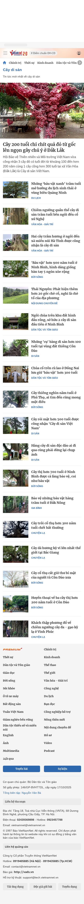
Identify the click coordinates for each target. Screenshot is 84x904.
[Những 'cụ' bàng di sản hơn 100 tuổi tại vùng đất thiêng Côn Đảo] (15, 348)
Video (48, 743)
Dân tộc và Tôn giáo (69, 62)
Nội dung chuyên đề (44, 303)
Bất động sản (12, 704)
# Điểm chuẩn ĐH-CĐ (43, 53)
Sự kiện (62, 769)
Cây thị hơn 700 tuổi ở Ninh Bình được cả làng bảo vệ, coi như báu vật (53, 476)
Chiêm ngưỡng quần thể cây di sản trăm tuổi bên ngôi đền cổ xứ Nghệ (55, 214)
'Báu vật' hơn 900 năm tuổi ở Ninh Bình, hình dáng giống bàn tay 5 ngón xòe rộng (54, 267)
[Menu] (5, 53)
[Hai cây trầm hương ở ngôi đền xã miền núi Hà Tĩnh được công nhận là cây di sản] (15, 242)
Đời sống (37, 277)
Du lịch (36, 198)
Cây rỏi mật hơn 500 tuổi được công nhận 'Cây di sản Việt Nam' (55, 423)
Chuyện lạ (38, 533)
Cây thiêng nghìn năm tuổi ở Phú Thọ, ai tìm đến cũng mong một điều (56, 397)
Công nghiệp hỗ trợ (57, 712)
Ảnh (6, 743)
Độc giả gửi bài (43, 886)
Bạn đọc (49, 704)
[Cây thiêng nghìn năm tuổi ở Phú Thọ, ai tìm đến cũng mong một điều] (15, 399)
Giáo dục (9, 673)
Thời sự (29, 62)
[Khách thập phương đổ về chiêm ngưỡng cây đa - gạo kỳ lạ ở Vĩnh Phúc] (15, 628)
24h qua (8, 758)
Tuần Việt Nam (13, 712)
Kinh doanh (45, 62)
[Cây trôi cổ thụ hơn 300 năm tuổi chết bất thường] (15, 529)
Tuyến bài (21, 769)
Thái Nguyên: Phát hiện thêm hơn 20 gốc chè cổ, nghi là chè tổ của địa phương (54, 293)
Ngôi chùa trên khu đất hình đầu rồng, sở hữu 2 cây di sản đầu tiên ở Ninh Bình (53, 319)
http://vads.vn (24, 872)
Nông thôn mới (54, 719)
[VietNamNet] (4, 63)
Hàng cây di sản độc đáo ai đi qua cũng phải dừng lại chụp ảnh (53, 450)
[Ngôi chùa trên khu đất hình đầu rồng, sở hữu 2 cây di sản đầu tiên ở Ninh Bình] (15, 321)
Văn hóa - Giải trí (42, 224)
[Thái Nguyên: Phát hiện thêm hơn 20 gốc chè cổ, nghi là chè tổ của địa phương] (15, 295)
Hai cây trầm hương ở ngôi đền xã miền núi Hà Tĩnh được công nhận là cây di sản (55, 240)
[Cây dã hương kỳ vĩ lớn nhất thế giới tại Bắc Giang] (15, 554)
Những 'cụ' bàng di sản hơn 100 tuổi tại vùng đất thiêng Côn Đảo (56, 346)
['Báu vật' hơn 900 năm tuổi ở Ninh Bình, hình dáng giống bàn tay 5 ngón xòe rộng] (15, 268)
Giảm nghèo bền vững (18, 719)
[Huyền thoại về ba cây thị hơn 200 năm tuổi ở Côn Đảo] (15, 604)
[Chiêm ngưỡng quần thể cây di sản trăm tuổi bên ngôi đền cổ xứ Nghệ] (15, 216)
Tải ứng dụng (15, 886)
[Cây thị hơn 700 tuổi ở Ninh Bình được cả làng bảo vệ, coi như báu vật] (15, 478)
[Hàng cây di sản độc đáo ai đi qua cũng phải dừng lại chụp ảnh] (15, 451)
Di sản (35, 356)
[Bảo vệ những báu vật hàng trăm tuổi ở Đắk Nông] (15, 504)
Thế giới (49, 673)
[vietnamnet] (18, 54)
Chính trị (15, 62)
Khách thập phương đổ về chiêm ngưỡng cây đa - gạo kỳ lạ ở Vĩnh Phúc (54, 627)
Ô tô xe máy (11, 696)
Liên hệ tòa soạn (15, 801)
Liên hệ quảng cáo (16, 846)
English (8, 735)
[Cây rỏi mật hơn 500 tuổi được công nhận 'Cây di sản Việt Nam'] (15, 425)
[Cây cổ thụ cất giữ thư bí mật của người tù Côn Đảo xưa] (15, 579)
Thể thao (50, 665)
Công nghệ (51, 688)
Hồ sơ (48, 735)
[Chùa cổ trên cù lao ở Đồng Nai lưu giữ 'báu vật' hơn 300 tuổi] (15, 374)
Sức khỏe (9, 688)
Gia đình (36, 508)
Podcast (49, 751)
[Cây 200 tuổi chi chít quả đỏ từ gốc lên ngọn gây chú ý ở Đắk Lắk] (42, 111)
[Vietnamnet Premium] (12, 651)
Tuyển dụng (69, 886)
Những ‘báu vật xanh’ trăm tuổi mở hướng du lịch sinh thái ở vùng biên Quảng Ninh (56, 188)
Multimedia (11, 751)
